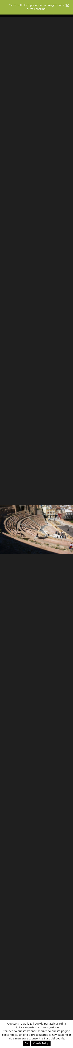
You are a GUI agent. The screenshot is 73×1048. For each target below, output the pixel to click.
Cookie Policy (40, 1043)
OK (26, 1043)
